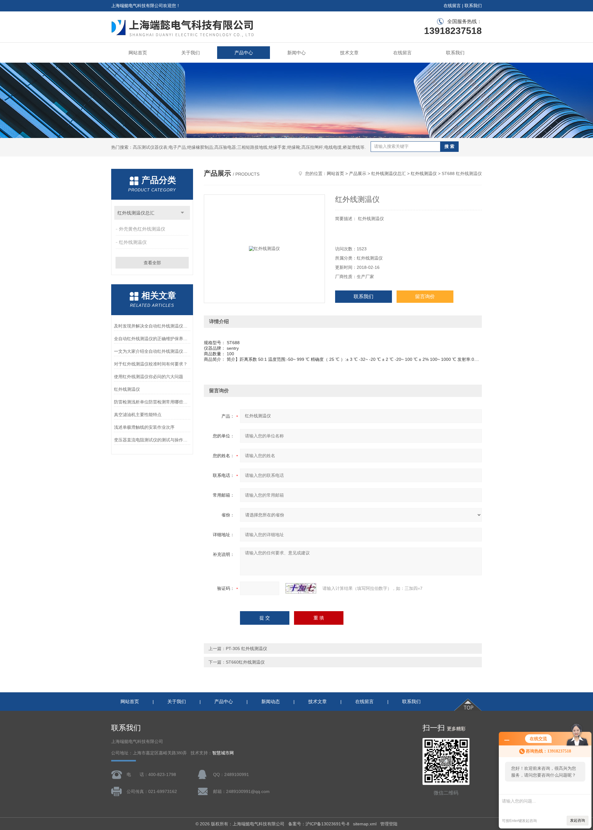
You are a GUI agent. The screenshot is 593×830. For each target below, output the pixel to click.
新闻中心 (296, 52)
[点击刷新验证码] (300, 588)
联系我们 (473, 5)
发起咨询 (577, 820)
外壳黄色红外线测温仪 (142, 228)
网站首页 (137, 52)
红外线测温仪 (133, 242)
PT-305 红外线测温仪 (246, 648)
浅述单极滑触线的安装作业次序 (144, 427)
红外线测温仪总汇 (135, 212)
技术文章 (349, 52)
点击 (182, 213)
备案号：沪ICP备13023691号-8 (318, 823)
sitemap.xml (364, 823)
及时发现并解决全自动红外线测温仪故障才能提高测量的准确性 (152, 325)
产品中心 (243, 52)
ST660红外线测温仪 (245, 662)
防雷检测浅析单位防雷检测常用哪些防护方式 (152, 401)
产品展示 (357, 173)
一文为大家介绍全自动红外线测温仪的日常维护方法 (152, 351)
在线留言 (452, 5)
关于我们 (190, 52)
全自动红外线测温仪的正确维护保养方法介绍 (152, 338)
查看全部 (152, 262)
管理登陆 (388, 823)
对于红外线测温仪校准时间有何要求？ (150, 363)
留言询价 (425, 296)
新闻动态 (270, 701)
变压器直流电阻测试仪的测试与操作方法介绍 (152, 439)
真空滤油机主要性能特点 (138, 414)
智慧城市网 (223, 753)
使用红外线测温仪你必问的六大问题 (148, 376)
